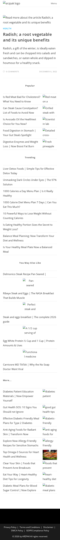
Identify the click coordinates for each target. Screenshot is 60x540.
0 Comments (12, 71)
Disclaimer (48, 527)
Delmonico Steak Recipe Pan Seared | (24, 274)
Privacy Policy (10, 527)
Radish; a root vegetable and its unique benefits (27, 37)
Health (7, 28)
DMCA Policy (17, 530)
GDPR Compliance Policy (37, 530)
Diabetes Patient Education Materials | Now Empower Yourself (18, 396)
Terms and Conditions (30, 527)
